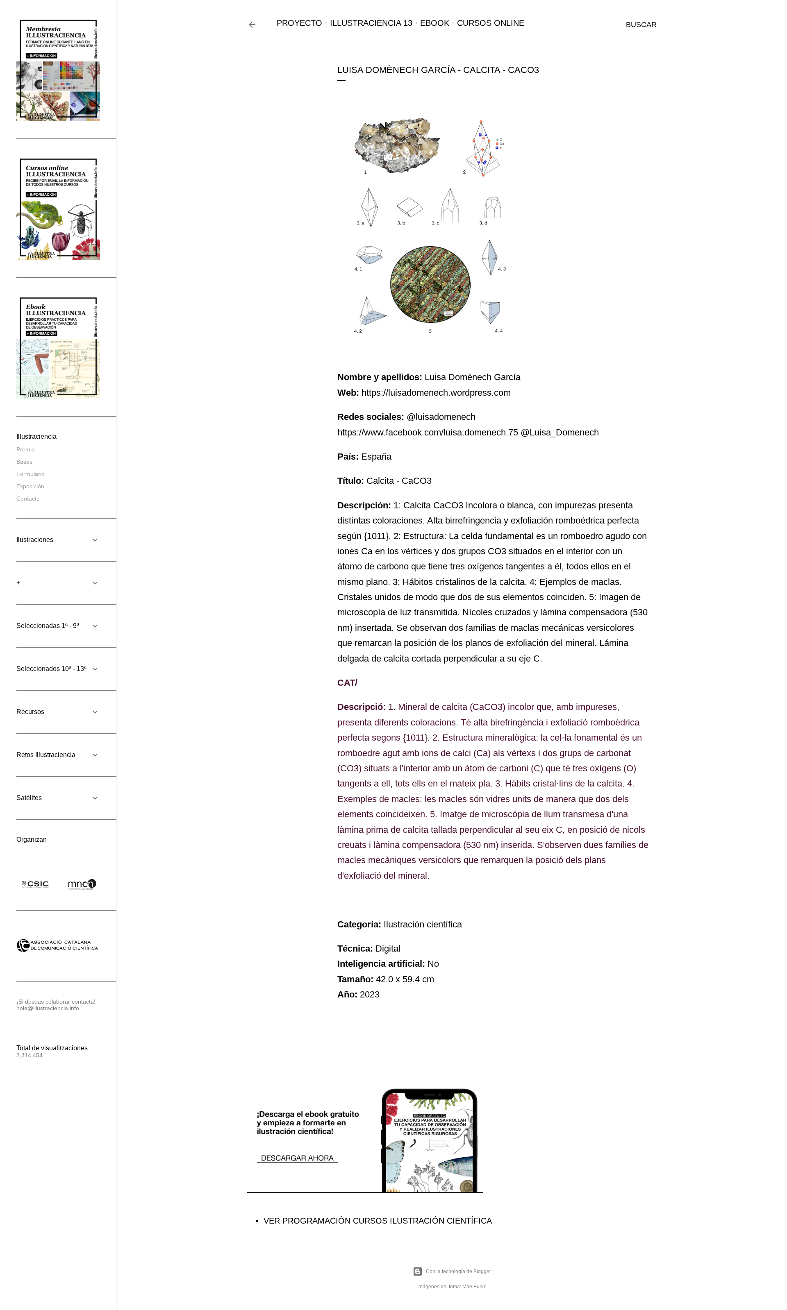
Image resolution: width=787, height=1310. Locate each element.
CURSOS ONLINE (490, 22)
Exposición (30, 486)
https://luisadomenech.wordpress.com (436, 393)
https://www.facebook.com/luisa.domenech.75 (427, 432)
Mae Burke (474, 1287)
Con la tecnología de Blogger (458, 1271)
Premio (25, 449)
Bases (24, 461)
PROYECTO (299, 22)
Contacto (28, 498)
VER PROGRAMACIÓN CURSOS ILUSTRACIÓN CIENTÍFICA (378, 1220)
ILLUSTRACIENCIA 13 (371, 22)
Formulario (30, 474)
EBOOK (434, 22)
